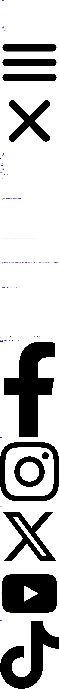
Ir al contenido (2, 0)
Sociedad (3, 27)
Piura (2, 29)
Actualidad (3, 26)
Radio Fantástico (4, 30)
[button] (29, 91)
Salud (2, 155)
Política (3, 28)
